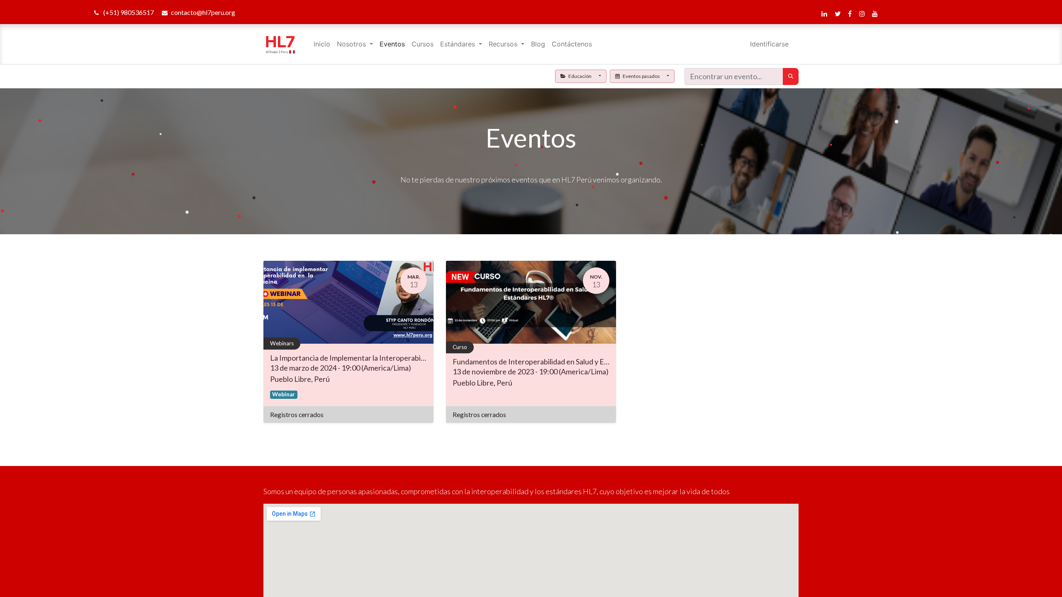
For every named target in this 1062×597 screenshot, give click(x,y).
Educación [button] (580, 76)
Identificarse (769, 44)
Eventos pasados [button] (641, 76)
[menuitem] (322, 44)
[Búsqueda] (791, 76)
